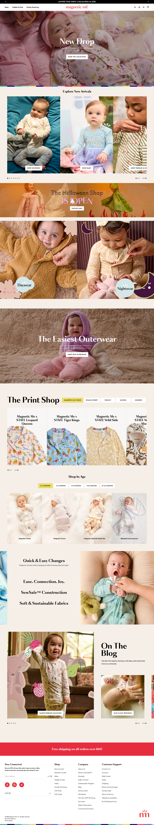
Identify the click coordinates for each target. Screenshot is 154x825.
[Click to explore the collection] (77, 200)
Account (105, 773)
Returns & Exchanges (110, 787)
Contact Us (106, 769)
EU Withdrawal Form (109, 801)
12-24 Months (107, 486)
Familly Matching (61, 787)
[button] (148, 7)
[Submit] (49, 776)
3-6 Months (61, 486)
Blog (79, 787)
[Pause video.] (150, 82)
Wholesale (82, 794)
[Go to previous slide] (6, 2)
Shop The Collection (77, 57)
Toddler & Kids (17, 7)
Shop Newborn (33, 168)
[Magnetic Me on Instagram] (14, 784)
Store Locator (83, 791)
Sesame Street (92, 400)
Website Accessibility (109, 798)
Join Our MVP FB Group (86, 798)
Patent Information (85, 805)
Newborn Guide (60, 773)
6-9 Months (76, 486)
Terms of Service (107, 794)
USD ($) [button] (8, 793)
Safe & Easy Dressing (123, 713)
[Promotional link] (38, 260)
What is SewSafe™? (85, 773)
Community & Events (85, 809)
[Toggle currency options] (50, 793)
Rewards (81, 776)
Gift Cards (58, 794)
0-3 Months (45, 486)
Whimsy (108, 400)
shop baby (86, 168)
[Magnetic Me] (77, 7)
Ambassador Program (86, 783)
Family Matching (33, 7)
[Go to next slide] (148, 2)
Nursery (138, 400)
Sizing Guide (106, 791)
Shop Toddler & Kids (139, 168)
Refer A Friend (83, 780)
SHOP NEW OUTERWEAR (77, 354)
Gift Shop (58, 791)
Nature (123, 400)
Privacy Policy (8, 820)
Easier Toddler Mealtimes (50, 713)
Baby (7, 7)
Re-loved (81, 801)
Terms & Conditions (10, 818)
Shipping (105, 783)
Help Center (106, 776)
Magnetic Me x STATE (72, 400)
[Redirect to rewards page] (139, 7)
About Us (81, 769)
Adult (57, 783)
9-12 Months (92, 486)
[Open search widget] (135, 7)
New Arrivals (59, 769)
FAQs (104, 780)
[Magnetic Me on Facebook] (7, 784)
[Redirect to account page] (143, 7)
